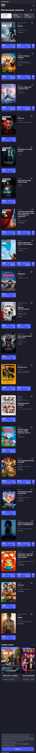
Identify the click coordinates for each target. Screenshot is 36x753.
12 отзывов (21, 564)
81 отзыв (20, 469)
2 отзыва (20, 32)
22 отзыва (21, 591)
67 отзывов (21, 222)
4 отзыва (20, 250)
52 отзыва (20, 623)
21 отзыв (20, 530)
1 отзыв (20, 65)
